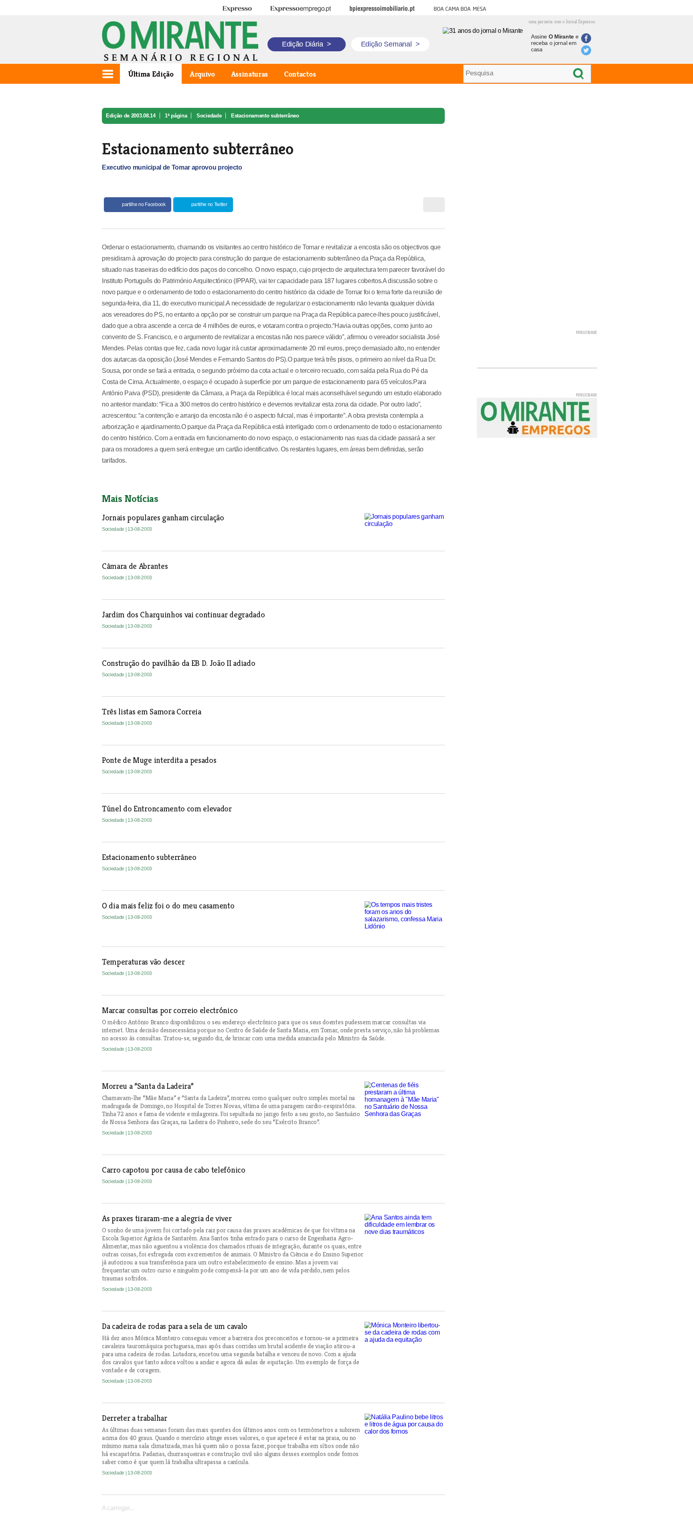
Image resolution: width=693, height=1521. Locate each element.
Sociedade (209, 116)
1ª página (176, 116)
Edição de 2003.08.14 (131, 116)
